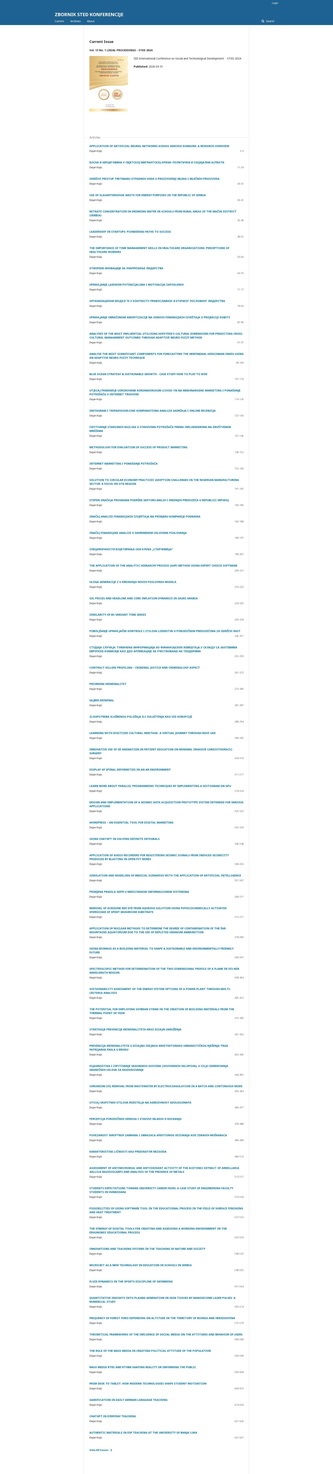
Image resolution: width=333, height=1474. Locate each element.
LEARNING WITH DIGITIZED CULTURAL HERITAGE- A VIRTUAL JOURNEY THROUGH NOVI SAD (152, 733)
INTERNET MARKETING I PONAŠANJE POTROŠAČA (123, 463)
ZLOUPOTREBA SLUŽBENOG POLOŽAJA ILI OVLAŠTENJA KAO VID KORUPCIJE (140, 716)
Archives (75, 21)
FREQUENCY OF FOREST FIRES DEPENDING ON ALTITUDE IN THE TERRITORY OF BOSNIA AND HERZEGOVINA (162, 1318)
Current (59, 21)
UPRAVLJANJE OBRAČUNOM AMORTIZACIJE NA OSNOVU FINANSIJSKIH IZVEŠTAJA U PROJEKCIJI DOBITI (159, 317)
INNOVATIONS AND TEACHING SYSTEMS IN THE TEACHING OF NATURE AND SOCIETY (147, 1249)
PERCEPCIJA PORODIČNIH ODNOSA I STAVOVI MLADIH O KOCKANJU (135, 1119)
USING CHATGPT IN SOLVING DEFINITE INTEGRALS (124, 839)
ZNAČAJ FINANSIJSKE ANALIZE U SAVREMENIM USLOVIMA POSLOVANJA (138, 533)
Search (269, 21)
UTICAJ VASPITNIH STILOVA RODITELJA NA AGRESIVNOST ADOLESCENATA (140, 1102)
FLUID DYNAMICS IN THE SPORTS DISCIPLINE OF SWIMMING (131, 1281)
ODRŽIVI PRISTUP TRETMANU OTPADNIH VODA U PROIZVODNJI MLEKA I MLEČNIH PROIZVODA (154, 179)
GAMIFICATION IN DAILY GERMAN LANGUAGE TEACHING (128, 1400)
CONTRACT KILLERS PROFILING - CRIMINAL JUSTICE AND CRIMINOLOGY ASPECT (144, 667)
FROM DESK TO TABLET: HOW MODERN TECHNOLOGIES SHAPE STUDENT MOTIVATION (147, 1383)
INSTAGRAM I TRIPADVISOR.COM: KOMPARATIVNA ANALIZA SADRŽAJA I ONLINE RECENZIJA (152, 410)
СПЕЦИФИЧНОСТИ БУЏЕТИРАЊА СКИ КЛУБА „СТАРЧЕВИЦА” (131, 549)
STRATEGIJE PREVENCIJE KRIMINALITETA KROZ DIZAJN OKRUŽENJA (135, 1029)
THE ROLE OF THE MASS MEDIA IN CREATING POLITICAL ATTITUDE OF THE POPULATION (150, 1351)
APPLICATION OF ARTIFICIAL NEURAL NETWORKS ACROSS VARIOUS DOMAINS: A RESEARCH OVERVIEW (159, 146)
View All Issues (98, 1450)
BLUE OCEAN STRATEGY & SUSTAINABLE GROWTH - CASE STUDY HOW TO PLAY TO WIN (148, 374)
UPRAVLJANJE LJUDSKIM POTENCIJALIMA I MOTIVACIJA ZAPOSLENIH (136, 284)
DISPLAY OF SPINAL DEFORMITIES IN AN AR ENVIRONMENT (130, 769)
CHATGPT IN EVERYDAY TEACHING (112, 1416)
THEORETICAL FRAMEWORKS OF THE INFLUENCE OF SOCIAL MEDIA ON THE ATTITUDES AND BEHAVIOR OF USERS (165, 1334)
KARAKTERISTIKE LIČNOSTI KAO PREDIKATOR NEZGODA (127, 1151)
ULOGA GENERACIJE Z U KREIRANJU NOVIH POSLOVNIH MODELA (132, 582)
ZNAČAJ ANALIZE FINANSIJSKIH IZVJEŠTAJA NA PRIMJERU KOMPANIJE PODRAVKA (144, 516)
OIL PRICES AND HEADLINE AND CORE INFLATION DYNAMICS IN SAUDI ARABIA (143, 598)
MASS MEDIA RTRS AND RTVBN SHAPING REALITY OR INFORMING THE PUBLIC (142, 1367)
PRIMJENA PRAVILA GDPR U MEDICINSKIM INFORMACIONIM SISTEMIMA (139, 892)
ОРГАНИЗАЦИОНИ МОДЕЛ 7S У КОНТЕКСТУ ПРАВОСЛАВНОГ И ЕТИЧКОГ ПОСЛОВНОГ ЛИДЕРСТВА (157, 301)
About (91, 21)
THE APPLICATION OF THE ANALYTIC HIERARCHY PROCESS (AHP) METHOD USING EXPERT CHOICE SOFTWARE (163, 565)
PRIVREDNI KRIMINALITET (107, 684)
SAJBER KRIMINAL (101, 700)
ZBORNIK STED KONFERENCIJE (89, 14)
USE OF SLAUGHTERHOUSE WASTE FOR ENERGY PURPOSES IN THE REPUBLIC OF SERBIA (147, 195)
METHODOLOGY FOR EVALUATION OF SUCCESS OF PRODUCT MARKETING (138, 447)
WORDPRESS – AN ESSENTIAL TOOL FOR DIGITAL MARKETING (131, 822)
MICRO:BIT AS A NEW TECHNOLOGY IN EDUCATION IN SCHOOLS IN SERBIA (140, 1265)
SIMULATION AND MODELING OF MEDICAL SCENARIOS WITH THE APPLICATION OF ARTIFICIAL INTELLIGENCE (165, 875)
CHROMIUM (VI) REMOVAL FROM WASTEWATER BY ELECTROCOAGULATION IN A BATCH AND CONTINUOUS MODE (165, 1086)
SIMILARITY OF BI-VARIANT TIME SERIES (117, 614)
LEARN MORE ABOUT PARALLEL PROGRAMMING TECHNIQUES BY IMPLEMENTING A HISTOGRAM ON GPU (160, 786)
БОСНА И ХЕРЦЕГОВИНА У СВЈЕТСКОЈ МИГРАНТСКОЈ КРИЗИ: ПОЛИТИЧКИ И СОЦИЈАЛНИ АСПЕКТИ (156, 162)
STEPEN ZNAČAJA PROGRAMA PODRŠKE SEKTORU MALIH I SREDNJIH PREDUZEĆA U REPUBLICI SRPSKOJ (159, 500)
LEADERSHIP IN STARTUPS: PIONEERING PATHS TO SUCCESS (130, 231)
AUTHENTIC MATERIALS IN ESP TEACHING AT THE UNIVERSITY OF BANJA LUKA (143, 1432)
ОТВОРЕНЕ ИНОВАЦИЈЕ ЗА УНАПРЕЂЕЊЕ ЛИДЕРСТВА (126, 268)
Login (275, 3)
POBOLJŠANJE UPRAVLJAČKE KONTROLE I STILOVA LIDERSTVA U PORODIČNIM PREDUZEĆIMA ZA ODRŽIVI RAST (164, 631)
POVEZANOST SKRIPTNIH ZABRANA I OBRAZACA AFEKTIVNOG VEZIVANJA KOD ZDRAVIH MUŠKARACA (158, 1135)
